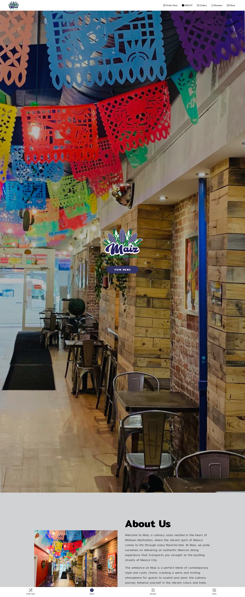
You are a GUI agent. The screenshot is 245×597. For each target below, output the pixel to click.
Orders (203, 5)
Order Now (172, 5)
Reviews (218, 5)
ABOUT (188, 5)
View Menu (122, 270)
